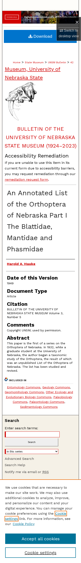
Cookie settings (40, 552)
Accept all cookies (41, 538)
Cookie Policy (24, 524)
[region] (40, 521)
